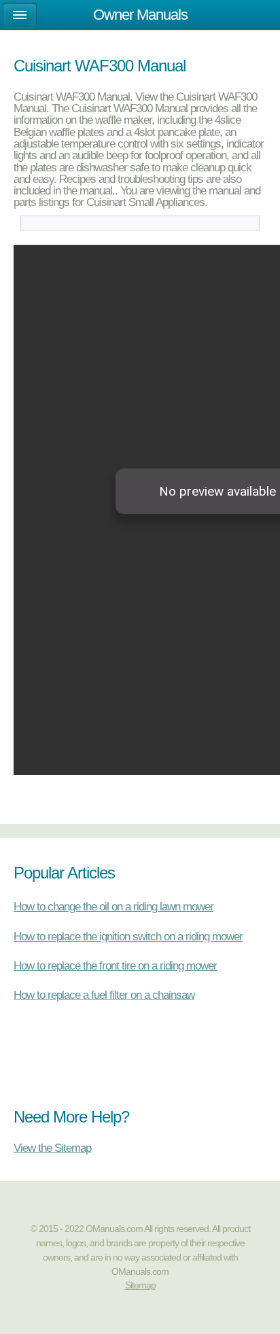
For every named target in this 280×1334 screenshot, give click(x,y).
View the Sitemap (52, 1147)
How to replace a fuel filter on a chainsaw (104, 995)
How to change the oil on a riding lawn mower (113, 906)
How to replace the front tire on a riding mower (115, 965)
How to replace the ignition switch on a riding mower (128, 936)
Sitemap (140, 1285)
